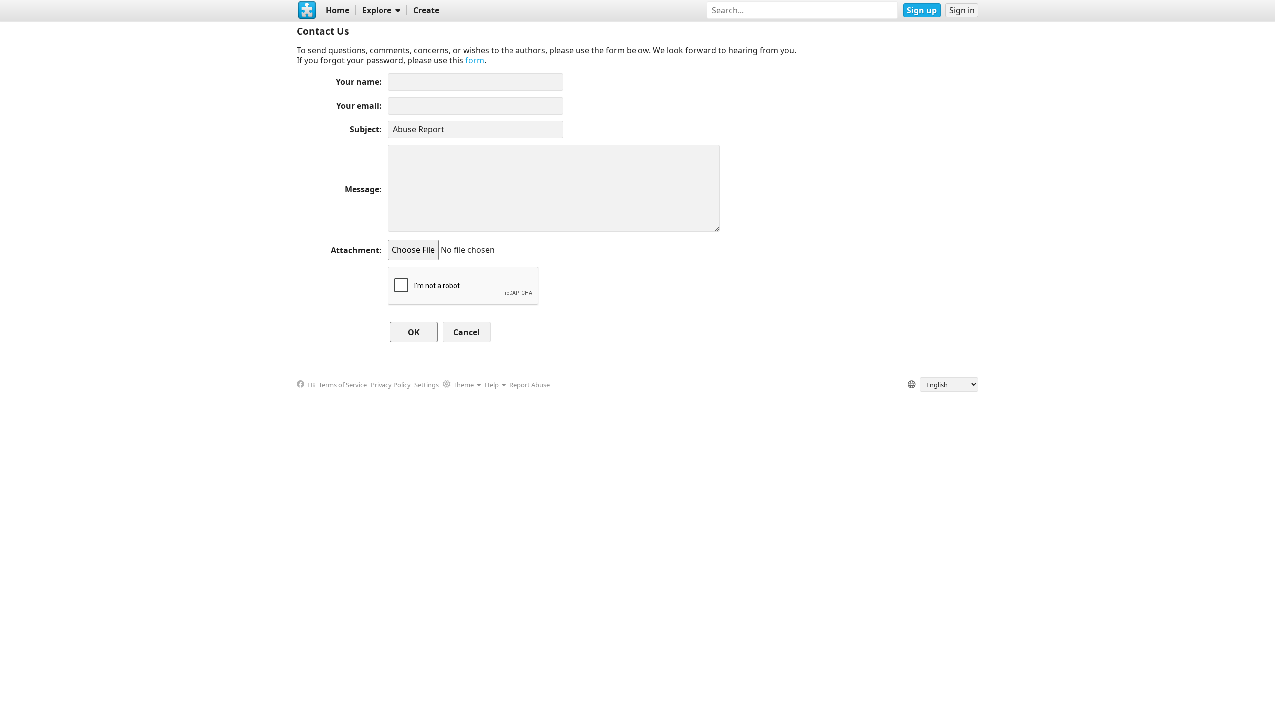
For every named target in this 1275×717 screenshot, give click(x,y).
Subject (364, 129)
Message (362, 189)
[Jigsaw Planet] (307, 10)
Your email (357, 105)
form (474, 60)
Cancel (466, 332)
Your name (357, 81)
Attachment (355, 250)
